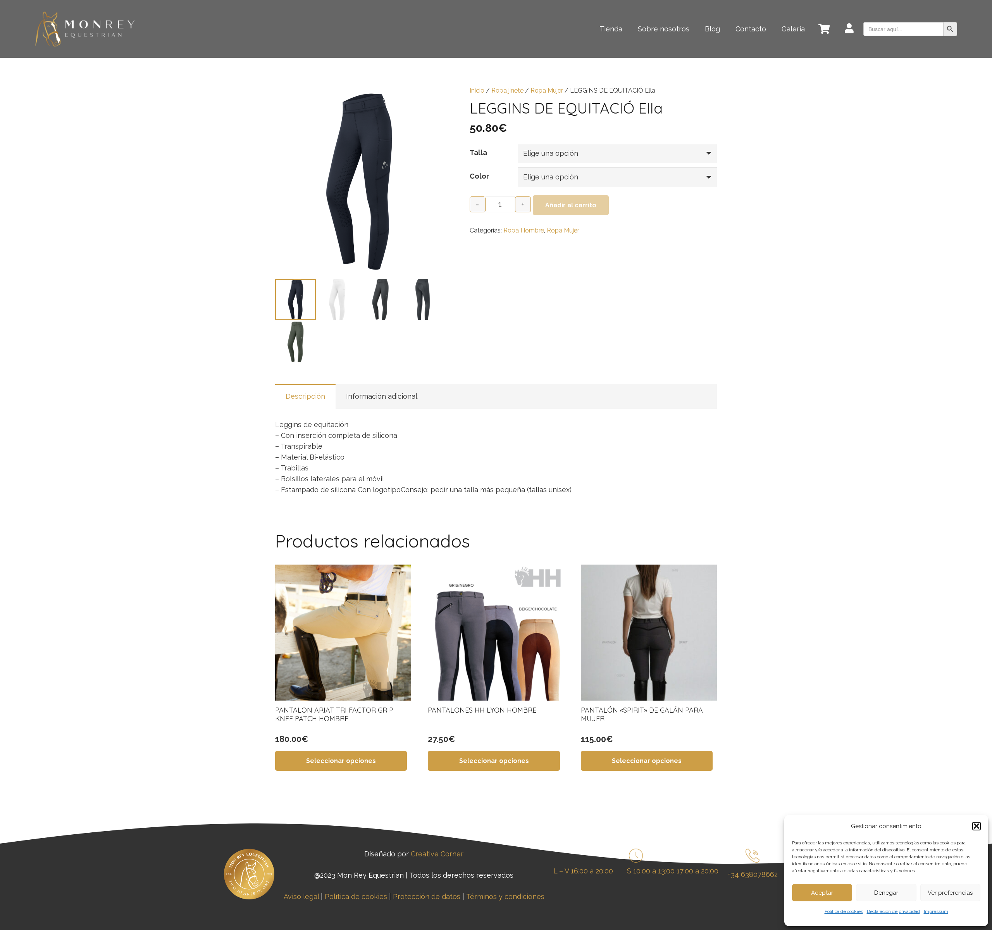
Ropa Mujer (546, 90)
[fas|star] (753, 857)
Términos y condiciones (505, 896)
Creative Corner (437, 854)
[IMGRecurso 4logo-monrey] (84, 29)
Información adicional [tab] (381, 396)
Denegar (886, 892)
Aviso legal (301, 896)
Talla (478, 152)
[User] (849, 30)
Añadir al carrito (570, 205)
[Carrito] (824, 29)
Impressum (936, 911)
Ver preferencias (950, 892)
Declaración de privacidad (893, 911)
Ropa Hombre (523, 230)
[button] (976, 826)
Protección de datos (426, 896)
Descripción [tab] (305, 396)
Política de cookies (844, 911)
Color (479, 176)
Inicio (477, 90)
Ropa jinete (507, 90)
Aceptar (822, 892)
